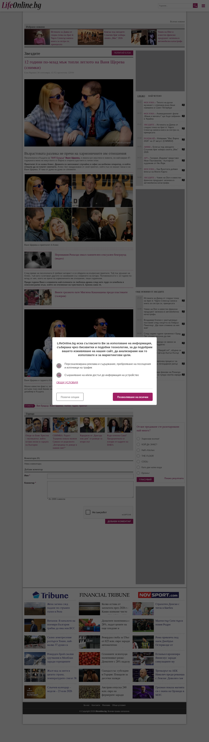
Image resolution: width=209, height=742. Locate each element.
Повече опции (70, 397)
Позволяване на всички (132, 397)
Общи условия (67, 382)
